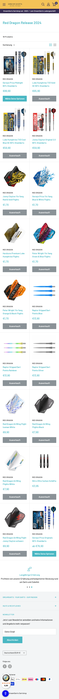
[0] (54, 4)
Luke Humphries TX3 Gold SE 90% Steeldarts (43, 84)
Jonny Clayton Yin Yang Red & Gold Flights (13, 198)
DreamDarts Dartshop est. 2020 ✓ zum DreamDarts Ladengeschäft (29, 11)
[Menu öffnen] (4, 4)
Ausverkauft (44, 98)
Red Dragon (8, 79)
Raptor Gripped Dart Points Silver (41, 368)
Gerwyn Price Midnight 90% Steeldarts (13, 84)
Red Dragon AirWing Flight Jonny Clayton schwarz (14, 539)
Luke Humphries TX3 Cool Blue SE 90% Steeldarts (14, 141)
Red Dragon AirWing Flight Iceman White (14, 425)
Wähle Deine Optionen (15, 98)
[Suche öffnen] (43, 4)
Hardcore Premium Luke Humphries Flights (14, 255)
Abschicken (12, 640)
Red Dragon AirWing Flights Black (41, 425)
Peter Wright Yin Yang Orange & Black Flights (13, 312)
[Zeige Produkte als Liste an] (55, 45)
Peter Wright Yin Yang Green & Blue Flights (42, 255)
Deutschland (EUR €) (12, 653)
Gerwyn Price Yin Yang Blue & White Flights (42, 198)
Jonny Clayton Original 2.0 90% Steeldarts (44, 141)
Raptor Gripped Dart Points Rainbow (12, 368)
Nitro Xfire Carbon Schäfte (44, 481)
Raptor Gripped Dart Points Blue (41, 312)
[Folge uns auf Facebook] (5, 666)
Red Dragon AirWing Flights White (12, 482)
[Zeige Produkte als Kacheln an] (50, 45)
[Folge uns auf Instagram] (10, 666)
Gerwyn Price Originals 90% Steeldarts (42, 539)
